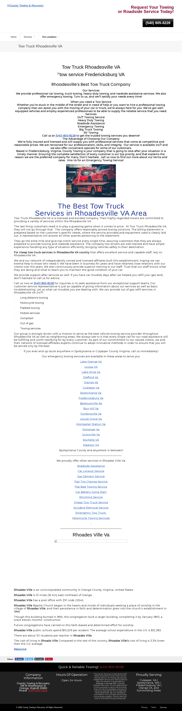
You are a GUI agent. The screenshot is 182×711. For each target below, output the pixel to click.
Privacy (144, 707)
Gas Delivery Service (91, 476)
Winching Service (91, 497)
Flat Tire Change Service (91, 481)
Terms (153, 707)
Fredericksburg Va (91, 398)
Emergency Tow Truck (91, 512)
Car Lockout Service (91, 471)
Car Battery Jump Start (91, 492)
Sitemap (163, 707)
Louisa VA (91, 367)
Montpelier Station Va (91, 424)
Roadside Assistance (91, 466)
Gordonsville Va (91, 413)
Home (13, 37)
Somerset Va (91, 429)
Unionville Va (91, 434)
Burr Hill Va (91, 408)
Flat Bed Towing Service (91, 486)
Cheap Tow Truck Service (91, 502)
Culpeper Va (91, 387)
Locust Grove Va (91, 419)
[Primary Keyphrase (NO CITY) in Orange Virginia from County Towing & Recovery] (25, 5)
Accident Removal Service (91, 507)
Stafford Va (91, 377)
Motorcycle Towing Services (91, 518)
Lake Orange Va (91, 361)
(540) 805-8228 (158, 23)
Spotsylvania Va (91, 392)
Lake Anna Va (91, 372)
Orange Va (91, 382)
